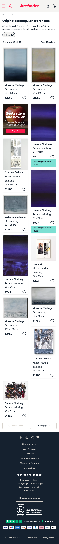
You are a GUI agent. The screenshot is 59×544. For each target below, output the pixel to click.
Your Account (29, 485)
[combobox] (48, 42)
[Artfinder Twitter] (26, 474)
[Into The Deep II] (43, 201)
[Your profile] (48, 6)
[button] (48, 42)
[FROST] (15, 213)
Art (13, 15)
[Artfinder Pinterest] (37, 474)
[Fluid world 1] (43, 352)
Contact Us (29, 504)
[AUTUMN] (43, 74)
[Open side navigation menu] (3, 6)
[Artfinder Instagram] (32, 474)
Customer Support (29, 499)
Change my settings (29, 535)
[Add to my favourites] (24, 98)
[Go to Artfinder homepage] (29, 6)
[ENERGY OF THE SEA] (15, 74)
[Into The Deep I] (43, 135)
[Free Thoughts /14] (15, 165)
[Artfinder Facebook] (21, 474)
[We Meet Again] (15, 358)
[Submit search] (10, 6)
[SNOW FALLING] (15, 317)
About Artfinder (29, 481)
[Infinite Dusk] (15, 264)
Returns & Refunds (29, 495)
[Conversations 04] (43, 260)
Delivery (29, 490)
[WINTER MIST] (43, 305)
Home (5, 15)
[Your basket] (55, 6)
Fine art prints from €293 (42, 163)
